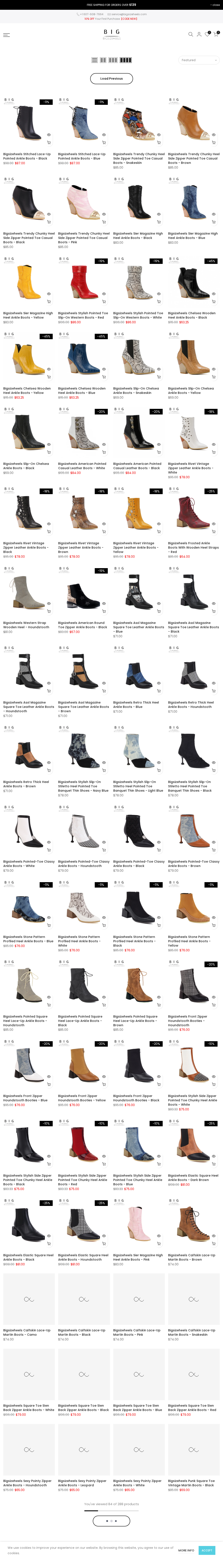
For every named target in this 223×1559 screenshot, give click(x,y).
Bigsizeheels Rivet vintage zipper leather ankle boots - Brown (80, 547)
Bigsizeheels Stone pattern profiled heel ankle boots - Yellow (189, 941)
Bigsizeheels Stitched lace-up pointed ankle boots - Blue (82, 156)
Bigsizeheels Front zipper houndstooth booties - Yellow (82, 1098)
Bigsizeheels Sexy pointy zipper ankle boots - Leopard (82, 1483)
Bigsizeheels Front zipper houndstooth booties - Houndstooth (187, 1020)
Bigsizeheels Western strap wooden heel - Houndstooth (26, 625)
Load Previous (111, 78)
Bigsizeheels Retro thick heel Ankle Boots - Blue (136, 704)
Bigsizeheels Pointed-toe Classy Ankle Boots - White (29, 863)
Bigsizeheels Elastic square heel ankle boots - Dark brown (193, 1177)
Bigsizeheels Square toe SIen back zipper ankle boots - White (28, 1407)
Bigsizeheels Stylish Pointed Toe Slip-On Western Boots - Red (83, 315)
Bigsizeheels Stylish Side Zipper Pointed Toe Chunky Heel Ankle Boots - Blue (137, 1179)
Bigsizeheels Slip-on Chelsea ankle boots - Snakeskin (136, 390)
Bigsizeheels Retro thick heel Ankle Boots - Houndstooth (191, 704)
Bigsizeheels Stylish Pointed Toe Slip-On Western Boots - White (138, 315)
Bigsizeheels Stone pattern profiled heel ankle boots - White (79, 941)
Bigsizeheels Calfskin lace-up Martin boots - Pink (136, 1332)
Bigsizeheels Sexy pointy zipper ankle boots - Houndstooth (27, 1483)
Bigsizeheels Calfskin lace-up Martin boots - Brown (191, 1257)
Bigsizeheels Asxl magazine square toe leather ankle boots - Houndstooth (28, 706)
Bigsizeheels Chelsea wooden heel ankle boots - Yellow (27, 390)
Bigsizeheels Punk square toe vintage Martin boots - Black (191, 1483)
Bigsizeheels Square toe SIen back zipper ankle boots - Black (83, 1407)
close (216, 5)
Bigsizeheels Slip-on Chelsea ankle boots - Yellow (191, 390)
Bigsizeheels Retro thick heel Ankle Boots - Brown (26, 784)
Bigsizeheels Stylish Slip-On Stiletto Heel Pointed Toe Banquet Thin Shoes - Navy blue (83, 786)
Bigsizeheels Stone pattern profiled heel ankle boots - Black (134, 941)
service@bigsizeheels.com (129, 14)
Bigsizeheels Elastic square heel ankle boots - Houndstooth (83, 1257)
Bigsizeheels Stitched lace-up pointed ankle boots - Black (27, 156)
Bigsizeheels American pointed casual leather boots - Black (137, 466)
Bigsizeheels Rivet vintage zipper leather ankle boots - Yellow (136, 547)
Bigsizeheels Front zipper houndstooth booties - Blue (25, 1098)
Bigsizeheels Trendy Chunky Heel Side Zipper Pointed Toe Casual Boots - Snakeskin (139, 158)
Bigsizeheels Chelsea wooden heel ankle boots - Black (192, 315)
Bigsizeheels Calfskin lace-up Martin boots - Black (81, 1332)
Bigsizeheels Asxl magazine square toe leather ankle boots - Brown (83, 706)
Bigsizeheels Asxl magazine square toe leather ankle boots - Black (193, 627)
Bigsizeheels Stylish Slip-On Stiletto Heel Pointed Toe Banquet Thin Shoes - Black (190, 786)
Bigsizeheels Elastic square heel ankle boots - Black (28, 1257)
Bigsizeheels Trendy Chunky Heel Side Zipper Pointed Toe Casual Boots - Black (29, 237)
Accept (207, 1550)
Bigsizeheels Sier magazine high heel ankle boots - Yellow (28, 315)
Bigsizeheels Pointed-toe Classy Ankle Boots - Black (139, 863)
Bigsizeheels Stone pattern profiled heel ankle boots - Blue (28, 939)
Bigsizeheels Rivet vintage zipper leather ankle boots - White (190, 468)
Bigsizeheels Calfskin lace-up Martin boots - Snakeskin (191, 1332)
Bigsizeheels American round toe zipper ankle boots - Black (82, 625)
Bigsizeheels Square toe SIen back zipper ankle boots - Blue (137, 1407)
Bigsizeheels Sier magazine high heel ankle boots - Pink (138, 1257)
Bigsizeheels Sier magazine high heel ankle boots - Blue (193, 235)
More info (186, 1550)
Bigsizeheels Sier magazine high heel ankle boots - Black (138, 235)
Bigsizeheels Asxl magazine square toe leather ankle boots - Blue (138, 627)
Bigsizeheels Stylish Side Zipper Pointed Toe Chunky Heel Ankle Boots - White (192, 1100)
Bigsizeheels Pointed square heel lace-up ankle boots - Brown (135, 1020)
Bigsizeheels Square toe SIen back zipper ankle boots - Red (192, 1407)
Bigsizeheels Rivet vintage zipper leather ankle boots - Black (26, 547)
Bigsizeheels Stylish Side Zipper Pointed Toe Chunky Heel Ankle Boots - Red (82, 1179)
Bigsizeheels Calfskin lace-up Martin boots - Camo (27, 1332)
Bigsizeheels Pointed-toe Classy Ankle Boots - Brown (194, 863)
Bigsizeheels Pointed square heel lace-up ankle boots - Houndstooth (25, 1020)
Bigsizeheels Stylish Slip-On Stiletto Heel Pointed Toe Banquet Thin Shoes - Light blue (138, 786)
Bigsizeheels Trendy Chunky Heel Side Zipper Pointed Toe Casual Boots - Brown (194, 158)
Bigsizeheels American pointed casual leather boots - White (82, 466)
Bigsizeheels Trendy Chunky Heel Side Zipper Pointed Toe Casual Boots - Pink (84, 237)
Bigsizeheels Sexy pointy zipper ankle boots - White (137, 1483)
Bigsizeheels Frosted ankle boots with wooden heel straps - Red (193, 547)
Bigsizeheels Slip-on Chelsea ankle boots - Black (26, 466)
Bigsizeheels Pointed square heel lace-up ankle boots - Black (80, 1020)
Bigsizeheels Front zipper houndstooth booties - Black (136, 1098)
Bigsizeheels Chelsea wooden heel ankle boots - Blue (82, 390)
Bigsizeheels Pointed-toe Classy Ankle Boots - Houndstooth (84, 863)
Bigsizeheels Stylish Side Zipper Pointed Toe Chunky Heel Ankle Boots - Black (27, 1179)
